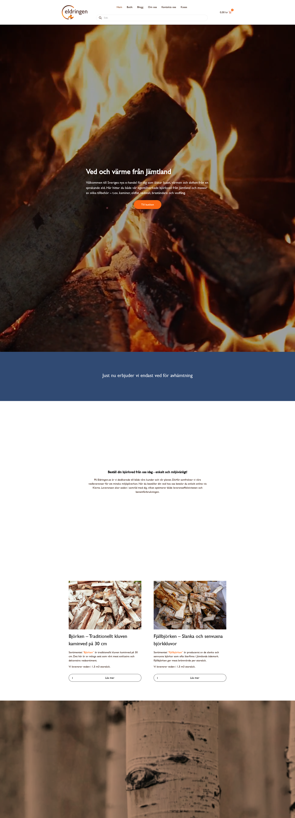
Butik (130, 7)
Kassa (184, 7)
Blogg (140, 7)
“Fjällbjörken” (175, 652)
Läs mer (109, 678)
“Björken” (88, 652)
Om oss (152, 7)
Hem (119, 7)
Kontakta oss (168, 7)
